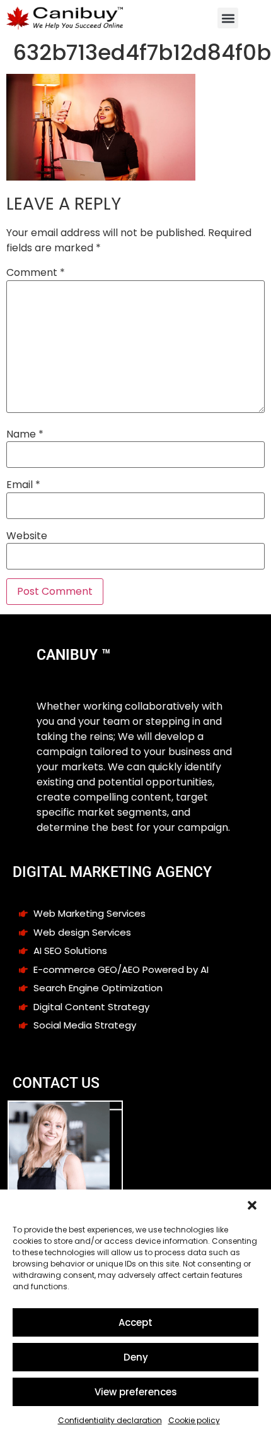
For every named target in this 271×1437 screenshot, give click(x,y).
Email (23, 485)
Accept (135, 1322)
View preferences (136, 1391)
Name (24, 434)
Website (26, 536)
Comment (35, 273)
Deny (136, 1357)
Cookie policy (194, 1420)
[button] (252, 1205)
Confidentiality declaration (110, 1420)
